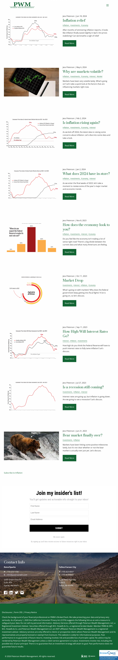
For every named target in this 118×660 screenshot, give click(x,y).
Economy (84, 25)
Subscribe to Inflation (13, 473)
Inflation (66, 25)
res (10, 612)
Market (99, 76)
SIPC (111, 626)
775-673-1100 (13, 572)
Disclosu (5, 612)
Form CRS (18, 612)
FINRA (104, 626)
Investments (75, 25)
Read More (69, 43)
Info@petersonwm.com (17, 575)
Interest (93, 76)
